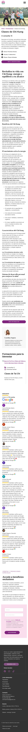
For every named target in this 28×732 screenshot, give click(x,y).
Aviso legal (15, 726)
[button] (25, 2)
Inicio (2, 28)
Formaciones (9, 28)
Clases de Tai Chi (12, 373)
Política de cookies (6, 728)
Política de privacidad (6, 726)
